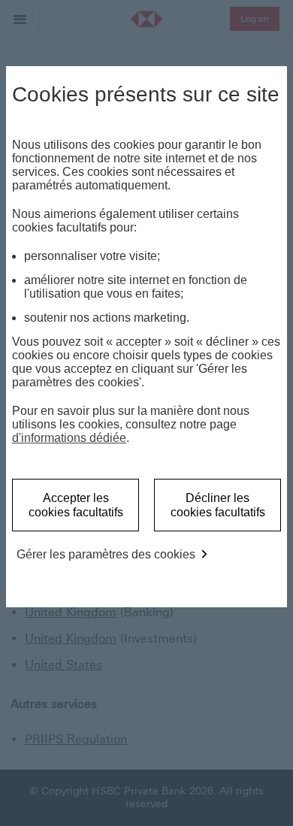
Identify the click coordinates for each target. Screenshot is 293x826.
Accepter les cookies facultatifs (76, 505)
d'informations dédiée (69, 437)
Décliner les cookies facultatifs (218, 505)
